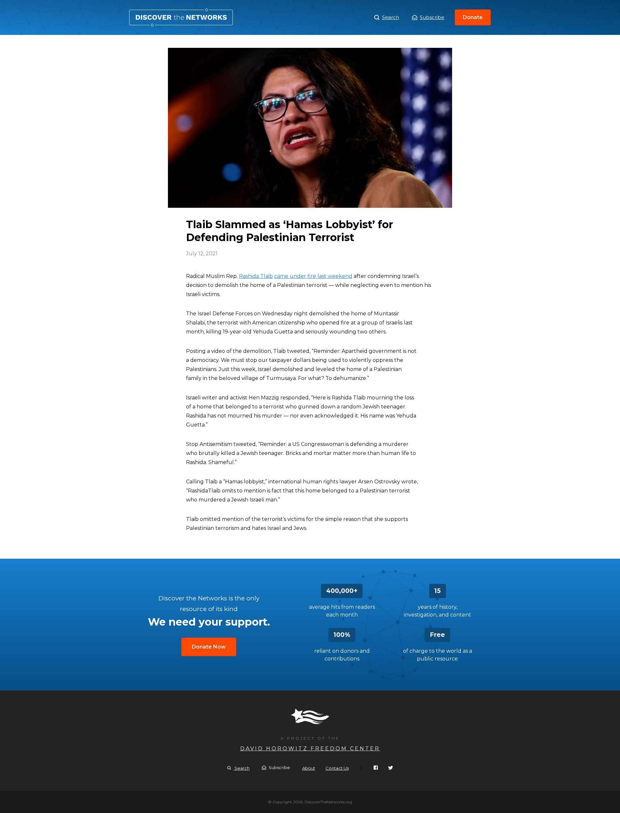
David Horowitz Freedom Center (310, 748)
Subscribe (432, 17)
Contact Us (337, 768)
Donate (473, 17)
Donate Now (209, 647)
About (308, 768)
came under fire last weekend (313, 276)
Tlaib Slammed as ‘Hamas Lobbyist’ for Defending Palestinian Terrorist (181, 17)
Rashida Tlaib (256, 276)
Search (390, 17)
